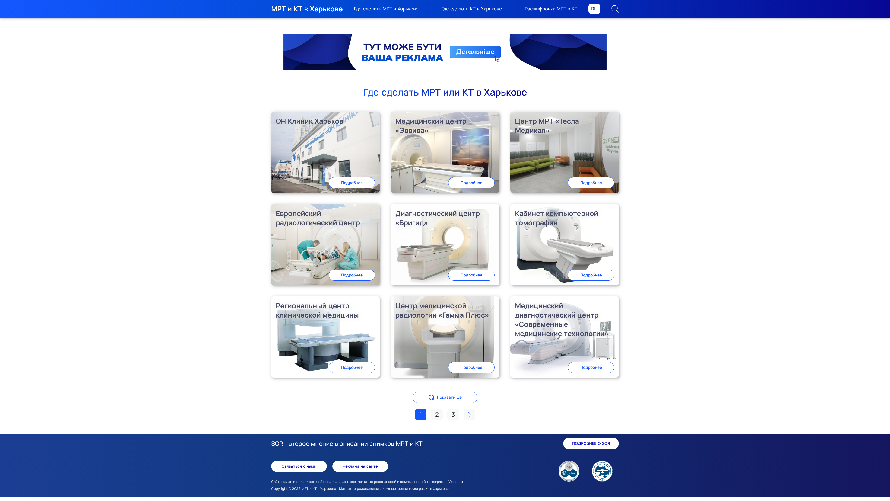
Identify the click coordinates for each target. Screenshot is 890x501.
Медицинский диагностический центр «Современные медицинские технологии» (561, 319)
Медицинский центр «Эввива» (430, 125)
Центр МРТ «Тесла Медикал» (547, 125)
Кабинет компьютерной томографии (556, 218)
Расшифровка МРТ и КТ (551, 9)
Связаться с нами (299, 466)
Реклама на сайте (360, 466)
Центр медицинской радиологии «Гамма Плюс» (442, 310)
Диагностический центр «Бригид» (437, 218)
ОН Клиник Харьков (309, 121)
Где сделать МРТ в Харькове (386, 9)
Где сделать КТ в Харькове (471, 9)
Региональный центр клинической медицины (317, 310)
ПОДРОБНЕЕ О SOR (591, 443)
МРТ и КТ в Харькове (307, 8)
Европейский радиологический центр (318, 218)
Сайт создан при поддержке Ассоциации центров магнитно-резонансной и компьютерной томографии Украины (367, 481)
